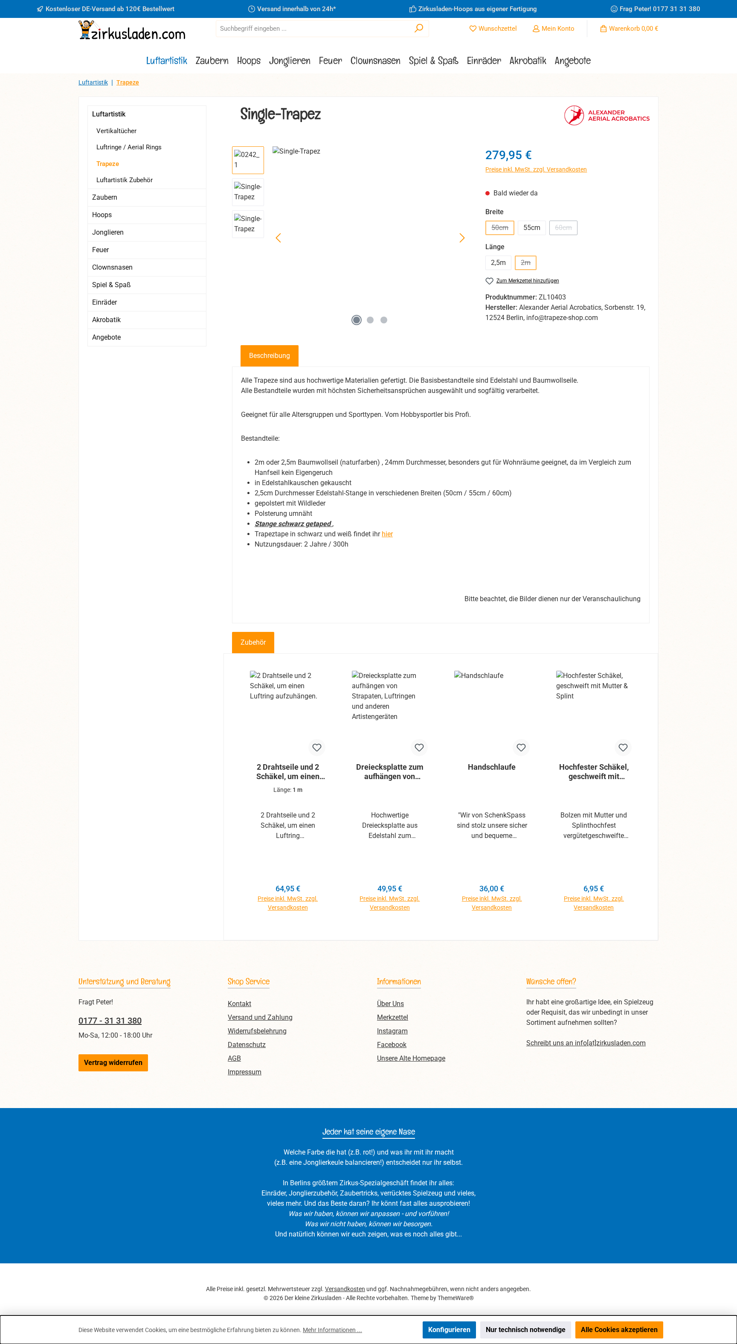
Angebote (106, 337)
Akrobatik (106, 320)
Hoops (102, 215)
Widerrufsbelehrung (257, 1031)
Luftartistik (108, 114)
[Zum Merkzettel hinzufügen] (316, 747)
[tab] (270, 356)
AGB (234, 1058)
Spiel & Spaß (111, 285)
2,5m (498, 263)
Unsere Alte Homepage (411, 1058)
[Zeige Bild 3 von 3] (383, 320)
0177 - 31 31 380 (110, 1020)
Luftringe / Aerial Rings (129, 147)
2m (529, 264)
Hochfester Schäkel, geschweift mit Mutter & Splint (594, 771)
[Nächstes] (462, 238)
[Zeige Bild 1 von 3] (356, 320)
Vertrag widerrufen (113, 1063)
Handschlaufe (492, 766)
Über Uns (390, 1004)
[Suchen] (419, 28)
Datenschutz (247, 1045)
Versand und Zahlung (260, 1017)
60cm (566, 229)
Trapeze (107, 164)
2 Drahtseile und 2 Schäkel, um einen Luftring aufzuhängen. (287, 771)
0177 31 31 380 (676, 9)
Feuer (100, 250)
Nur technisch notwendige (526, 1330)
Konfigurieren (449, 1330)
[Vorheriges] (279, 238)
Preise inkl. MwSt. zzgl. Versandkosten (536, 169)
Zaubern (104, 197)
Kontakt (239, 1004)
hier (387, 534)
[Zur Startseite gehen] (131, 29)
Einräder (104, 302)
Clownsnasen (112, 267)
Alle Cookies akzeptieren (619, 1330)
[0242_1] (370, 238)
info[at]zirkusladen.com (610, 1043)
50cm (502, 229)
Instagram (392, 1031)
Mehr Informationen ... (332, 1330)
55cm (531, 228)
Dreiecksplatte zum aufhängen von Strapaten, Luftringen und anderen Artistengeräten (390, 771)
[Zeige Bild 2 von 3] (370, 320)
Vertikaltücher (116, 131)
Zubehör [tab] (253, 642)
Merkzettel (392, 1017)
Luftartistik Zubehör (124, 180)
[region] (350, 238)
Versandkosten (345, 1289)
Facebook (391, 1045)
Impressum (244, 1072)
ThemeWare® (456, 1298)
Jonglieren (108, 232)
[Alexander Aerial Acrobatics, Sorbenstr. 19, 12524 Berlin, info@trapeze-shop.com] (607, 117)
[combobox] (312, 28)
